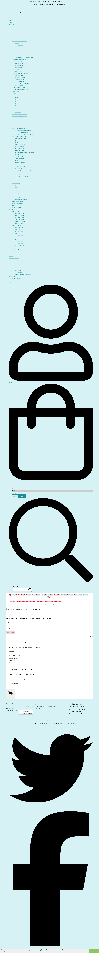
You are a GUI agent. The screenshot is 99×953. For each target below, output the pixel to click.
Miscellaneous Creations (20, 162)
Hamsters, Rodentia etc (19, 158)
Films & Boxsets (18, 67)
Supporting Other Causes (17, 253)
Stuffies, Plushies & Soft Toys (18, 203)
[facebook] (51, 945)
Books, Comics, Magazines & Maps (19, 59)
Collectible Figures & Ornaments (18, 87)
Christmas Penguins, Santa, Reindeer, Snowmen (24, 152)
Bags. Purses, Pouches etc (20, 79)
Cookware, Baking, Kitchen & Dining (19, 114)
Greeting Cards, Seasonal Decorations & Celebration (22, 124)
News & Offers (12, 276)
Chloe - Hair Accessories (23, 132)
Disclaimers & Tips (16, 266)
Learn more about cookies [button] (19, 951)
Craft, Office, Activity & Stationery (19, 116)
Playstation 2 (17, 99)
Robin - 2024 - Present (19, 223)
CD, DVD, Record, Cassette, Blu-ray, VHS (20, 61)
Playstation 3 (17, 101)
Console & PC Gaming (16, 93)
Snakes (16, 172)
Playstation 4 (17, 103)
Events (10, 280)
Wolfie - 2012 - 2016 (19, 233)
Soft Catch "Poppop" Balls (20, 174)
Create (15, 710)
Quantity (8, 628)
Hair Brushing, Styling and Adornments (23, 130)
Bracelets (16, 140)
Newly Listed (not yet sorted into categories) (21, 180)
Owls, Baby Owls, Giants (20, 166)
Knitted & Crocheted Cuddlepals (18, 148)
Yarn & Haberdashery (16, 207)
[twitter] (51, 810)
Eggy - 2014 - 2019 (19, 241)
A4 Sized (19, 49)
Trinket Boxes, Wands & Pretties (21, 89)
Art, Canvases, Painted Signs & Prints (19, 41)
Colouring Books (15, 91)
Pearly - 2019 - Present (19, 217)
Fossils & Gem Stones (16, 120)
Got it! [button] (94, 951)
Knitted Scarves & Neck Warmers (22, 83)
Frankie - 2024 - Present (20, 221)
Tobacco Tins (14, 205)
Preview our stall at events (14, 262)
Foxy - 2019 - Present (19, 219)
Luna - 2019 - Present (19, 215)
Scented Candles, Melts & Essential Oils (20, 193)
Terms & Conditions (19, 268)
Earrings (16, 142)
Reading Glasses (15, 189)
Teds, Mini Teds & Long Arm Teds (22, 176)
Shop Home (11, 38)
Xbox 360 (17, 109)
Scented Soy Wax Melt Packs (21, 199)
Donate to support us (13, 260)
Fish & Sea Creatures (19, 154)
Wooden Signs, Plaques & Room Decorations (24, 57)
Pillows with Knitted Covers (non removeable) (24, 168)
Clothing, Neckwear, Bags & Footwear (20, 73)
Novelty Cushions (18, 164)
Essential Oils (17, 195)
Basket (15, 496)
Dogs (16, 187)
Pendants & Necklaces (19, 146)
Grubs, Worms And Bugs (20, 156)
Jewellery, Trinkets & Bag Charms (19, 138)
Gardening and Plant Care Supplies (19, 122)
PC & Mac (17, 97)
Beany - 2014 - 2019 (19, 235)
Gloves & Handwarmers (20, 81)
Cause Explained (15, 249)
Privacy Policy (18, 270)
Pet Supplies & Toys (16, 183)
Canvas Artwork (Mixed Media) (21, 55)
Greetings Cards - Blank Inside (21, 126)
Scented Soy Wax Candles (20, 197)
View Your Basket (44, 604)
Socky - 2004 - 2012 (19, 231)
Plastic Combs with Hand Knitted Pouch (26, 134)
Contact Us (11, 256)
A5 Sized (19, 51)
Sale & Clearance (15, 191)
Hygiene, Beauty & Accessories (18, 128)
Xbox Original (18, 112)
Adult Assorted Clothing (20, 77)
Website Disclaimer (19, 272)
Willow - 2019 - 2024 (19, 245)
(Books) (33, 1)
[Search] (30, 589)
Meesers (16, 160)
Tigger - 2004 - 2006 (19, 227)
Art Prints (17, 43)
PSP (15, 105)
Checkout (22, 496)
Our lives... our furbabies (14, 258)
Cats (15, 185)
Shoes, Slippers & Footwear (20, 85)
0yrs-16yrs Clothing (19, 75)
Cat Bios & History (16, 278)
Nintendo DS (17, 95)
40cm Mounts (20, 45)
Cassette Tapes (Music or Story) (21, 63)
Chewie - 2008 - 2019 (19, 239)
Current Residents (12, 209)
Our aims (11, 247)
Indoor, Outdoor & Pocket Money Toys (20, 136)
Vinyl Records (18, 71)
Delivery (10, 264)
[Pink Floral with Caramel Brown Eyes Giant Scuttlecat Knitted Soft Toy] (8, 614)
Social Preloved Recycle (17, 251)
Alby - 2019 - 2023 (19, 243)
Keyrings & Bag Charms (20, 144)
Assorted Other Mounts (22, 53)
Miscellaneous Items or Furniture (18, 178)
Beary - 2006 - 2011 (19, 229)
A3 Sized (19, 47)
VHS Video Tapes (18, 69)
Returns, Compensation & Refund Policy (23, 274)
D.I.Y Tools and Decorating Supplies (19, 118)
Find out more (74, 723)
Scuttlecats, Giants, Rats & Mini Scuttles (23, 170)
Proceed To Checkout (54, 604)
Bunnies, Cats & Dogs (19, 150)
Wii (15, 107)
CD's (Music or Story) (19, 65)
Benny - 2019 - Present (16, 211)
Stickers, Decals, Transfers (17, 201)
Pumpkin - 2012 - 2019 (19, 237)
